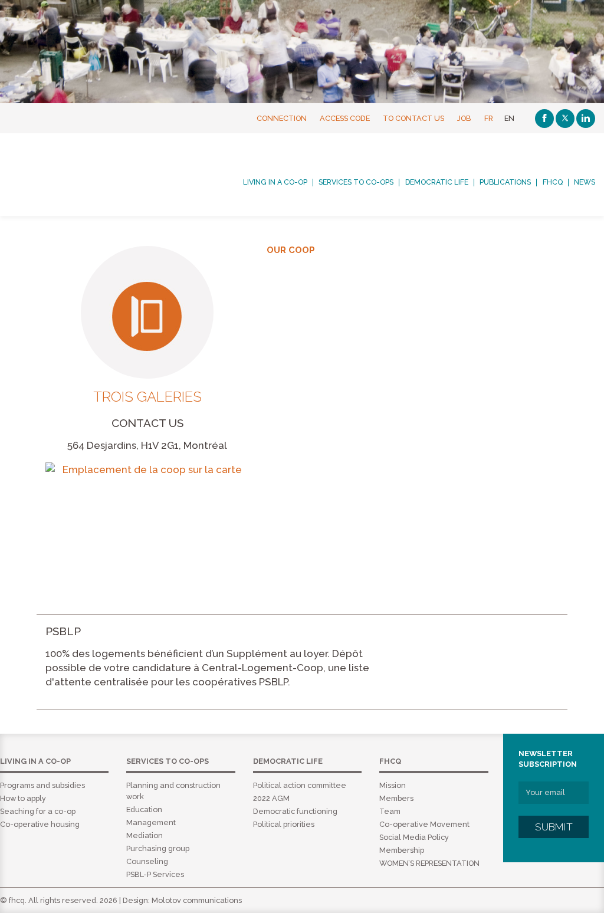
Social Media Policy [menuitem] (414, 837)
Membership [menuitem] (401, 850)
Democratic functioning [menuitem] (295, 811)
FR (488, 118)
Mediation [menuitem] (144, 835)
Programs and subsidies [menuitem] (42, 785)
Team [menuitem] (390, 811)
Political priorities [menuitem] (283, 824)
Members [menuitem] (396, 798)
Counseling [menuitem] (147, 861)
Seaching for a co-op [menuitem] (38, 811)
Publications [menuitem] (505, 182)
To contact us (413, 118)
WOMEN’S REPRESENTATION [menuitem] (429, 863)
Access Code (345, 118)
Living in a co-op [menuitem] (275, 182)
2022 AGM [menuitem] (271, 798)
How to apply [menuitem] (23, 798)
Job (464, 118)
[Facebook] (544, 118)
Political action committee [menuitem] (299, 785)
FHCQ (81, 170)
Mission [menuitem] (392, 785)
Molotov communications (197, 900)
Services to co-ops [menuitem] (356, 182)
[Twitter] (565, 118)
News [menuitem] (584, 182)
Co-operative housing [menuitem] (40, 824)
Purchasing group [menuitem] (157, 848)
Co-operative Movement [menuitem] (424, 824)
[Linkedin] (585, 118)
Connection (282, 118)
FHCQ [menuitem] (553, 182)
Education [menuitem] (144, 809)
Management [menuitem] (151, 822)
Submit (554, 827)
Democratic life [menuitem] (436, 182)
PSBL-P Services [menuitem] (155, 874)
